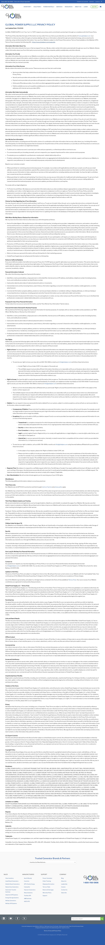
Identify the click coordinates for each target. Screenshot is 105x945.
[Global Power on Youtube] (10, 918)
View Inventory (9, 878)
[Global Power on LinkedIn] (3, 918)
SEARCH (97, 1)
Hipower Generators (29, 889)
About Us (78, 6)
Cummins (26, 881)
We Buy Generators (10, 900)
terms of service (47, 487)
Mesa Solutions (28, 892)
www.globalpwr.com (84, 36)
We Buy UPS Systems (11, 903)
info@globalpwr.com (65, 362)
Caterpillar (27, 887)
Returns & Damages (48, 889)
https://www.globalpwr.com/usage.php (43, 42)
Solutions (37, 6)
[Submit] (102, 918)
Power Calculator (47, 878)
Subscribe (64, 892)
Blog (62, 878)
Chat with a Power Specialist (22, 1)
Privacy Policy (57, 930)
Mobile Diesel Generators (12, 884)
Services (59, 6)
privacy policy (58, 487)
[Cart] (100, 7)
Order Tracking (47, 881)
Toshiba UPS (27, 895)
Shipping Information (48, 884)
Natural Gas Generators (12, 887)
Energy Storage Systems (12, 897)
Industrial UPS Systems (11, 894)
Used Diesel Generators (11, 881)
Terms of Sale (46, 887)
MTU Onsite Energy (29, 884)
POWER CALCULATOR (82, 1)
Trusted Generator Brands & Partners (52, 858)
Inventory (27, 6)
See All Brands (28, 878)
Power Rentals (48, 6)
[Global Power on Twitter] (24, 918)
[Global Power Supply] (7, 6)
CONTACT (91, 1)
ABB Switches (28, 898)
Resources (68, 6)
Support (45, 895)
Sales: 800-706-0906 (7, 1)
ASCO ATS (27, 901)
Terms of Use (72, 580)
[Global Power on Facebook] (17, 918)
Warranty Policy (47, 892)
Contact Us (64, 889)
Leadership (64, 884)
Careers (63, 887)
